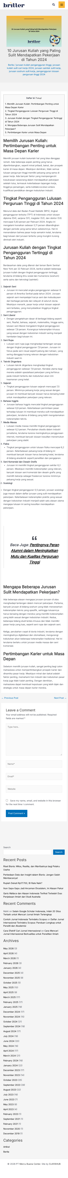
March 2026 (9, 958)
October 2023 (10, 1080)
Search (7, 847)
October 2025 (10, 982)
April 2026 (8, 953)
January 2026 (10, 968)
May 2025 (8, 987)
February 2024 (10, 1060)
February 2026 (10, 963)
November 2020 (11, 1129)
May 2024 (8, 1046)
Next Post (60, 698)
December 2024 (11, 1012)
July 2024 (8, 1036)
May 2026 (8, 948)
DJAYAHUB (55, 1164)
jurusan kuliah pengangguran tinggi (33, 65)
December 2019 (11, 1133)
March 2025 (9, 997)
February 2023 (10, 1114)
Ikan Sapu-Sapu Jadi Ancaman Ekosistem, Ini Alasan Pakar (33, 888)
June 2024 (8, 1041)
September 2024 (11, 1026)
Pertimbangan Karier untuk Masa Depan (25, 132)
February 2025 (10, 1002)
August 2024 (9, 1031)
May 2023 (8, 1104)
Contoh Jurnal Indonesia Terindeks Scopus (25, 919)
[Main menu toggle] (62, 4)
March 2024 (9, 1055)
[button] (53, 5)
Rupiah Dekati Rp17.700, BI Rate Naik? (22, 883)
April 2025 (8, 992)
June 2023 (8, 1099)
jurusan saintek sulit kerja (48, 68)
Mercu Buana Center (29, 1164)
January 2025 (10, 1007)
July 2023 (8, 1094)
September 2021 (11, 1119)
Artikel (6, 1147)
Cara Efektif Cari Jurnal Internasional (22, 930)
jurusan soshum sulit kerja (22, 71)
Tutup (38, 98)
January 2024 (10, 1065)
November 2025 (11, 977)
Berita (11, 65)
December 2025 (11, 973)
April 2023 (8, 1109)
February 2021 (10, 1124)
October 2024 (10, 1021)
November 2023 (11, 1075)
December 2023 (11, 1070)
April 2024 (8, 1050)
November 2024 (11, 1016)
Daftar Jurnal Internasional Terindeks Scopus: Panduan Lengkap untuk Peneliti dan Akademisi (33, 922)
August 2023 (9, 1089)
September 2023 (11, 1085)
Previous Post (9, 698)
